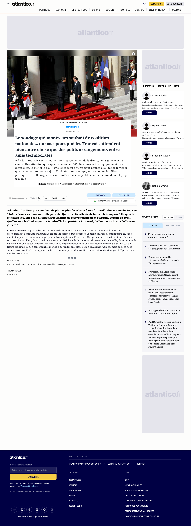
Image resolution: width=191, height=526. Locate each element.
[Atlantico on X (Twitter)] (22, 510)
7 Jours (179, 217)
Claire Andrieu (53, 184)
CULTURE (176, 10)
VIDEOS (72, 495)
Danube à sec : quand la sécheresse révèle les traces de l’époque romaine (164, 260)
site (152, 135)
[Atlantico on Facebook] (29, 510)
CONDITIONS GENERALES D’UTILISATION (142, 516)
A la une (60, 122)
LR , (14, 264)
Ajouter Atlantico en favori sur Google (113, 201)
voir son (146, 135)
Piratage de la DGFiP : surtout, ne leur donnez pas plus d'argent (164, 312)
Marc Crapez (67, 184)
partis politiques (65, 264)
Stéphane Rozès (81, 184)
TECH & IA (125, 10)
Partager (100, 195)
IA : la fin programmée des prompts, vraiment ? (161, 235)
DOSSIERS (73, 485)
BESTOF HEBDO (75, 506)
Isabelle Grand (98, 184)
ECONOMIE (61, 10)
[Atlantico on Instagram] (44, 510)
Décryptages (71, 122)
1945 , (34, 264)
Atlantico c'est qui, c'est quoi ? (85, 464)
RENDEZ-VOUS (75, 490)
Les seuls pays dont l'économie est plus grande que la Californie (164, 247)
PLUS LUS (153, 225)
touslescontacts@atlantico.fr (33, 517)
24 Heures (168, 217)
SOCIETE (110, 10)
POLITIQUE (44, 10)
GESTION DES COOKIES (134, 495)
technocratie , (23, 264)
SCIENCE (139, 10)
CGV (127, 480)
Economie (83, 122)
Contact (141, 464)
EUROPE (96, 10)
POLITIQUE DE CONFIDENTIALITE (138, 501)
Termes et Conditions (29, 486)
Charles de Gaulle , (47, 264)
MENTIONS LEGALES (133, 485)
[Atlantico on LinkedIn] (37, 510)
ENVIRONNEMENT (158, 10)
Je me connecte (174, 4)
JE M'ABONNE (157, 4)
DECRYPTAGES (75, 480)
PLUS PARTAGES (173, 225)
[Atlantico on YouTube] (52, 510)
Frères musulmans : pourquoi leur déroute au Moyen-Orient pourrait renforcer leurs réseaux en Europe (164, 276)
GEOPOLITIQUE (79, 10)
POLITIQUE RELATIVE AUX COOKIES (139, 511)
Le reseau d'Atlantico (119, 464)
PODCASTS (73, 501)
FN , (9, 264)
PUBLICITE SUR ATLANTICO (136, 490)
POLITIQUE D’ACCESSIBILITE (136, 506)
